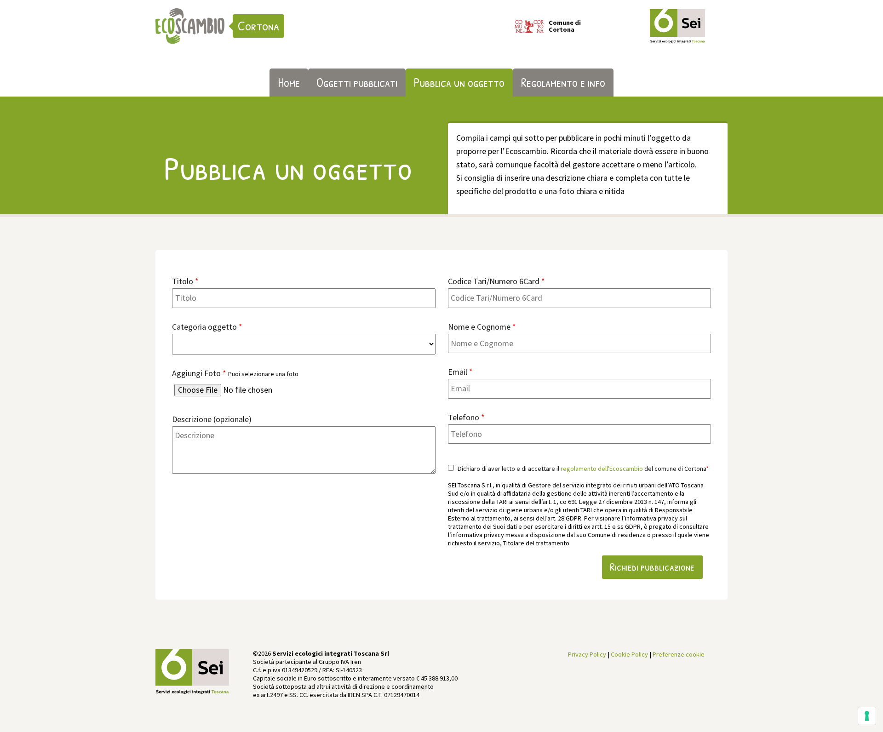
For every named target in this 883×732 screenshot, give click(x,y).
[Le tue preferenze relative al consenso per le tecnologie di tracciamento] (867, 716)
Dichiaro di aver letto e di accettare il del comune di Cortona (582, 468)
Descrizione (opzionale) (212, 419)
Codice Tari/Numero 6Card (496, 281)
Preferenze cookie (679, 654)
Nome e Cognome (482, 326)
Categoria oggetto (207, 326)
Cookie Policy (629, 654)
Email (460, 371)
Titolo (185, 281)
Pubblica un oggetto (459, 82)
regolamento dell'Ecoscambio (602, 468)
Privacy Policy (587, 654)
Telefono (466, 417)
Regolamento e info (563, 82)
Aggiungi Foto (235, 373)
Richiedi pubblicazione (652, 567)
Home (289, 82)
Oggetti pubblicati (356, 82)
